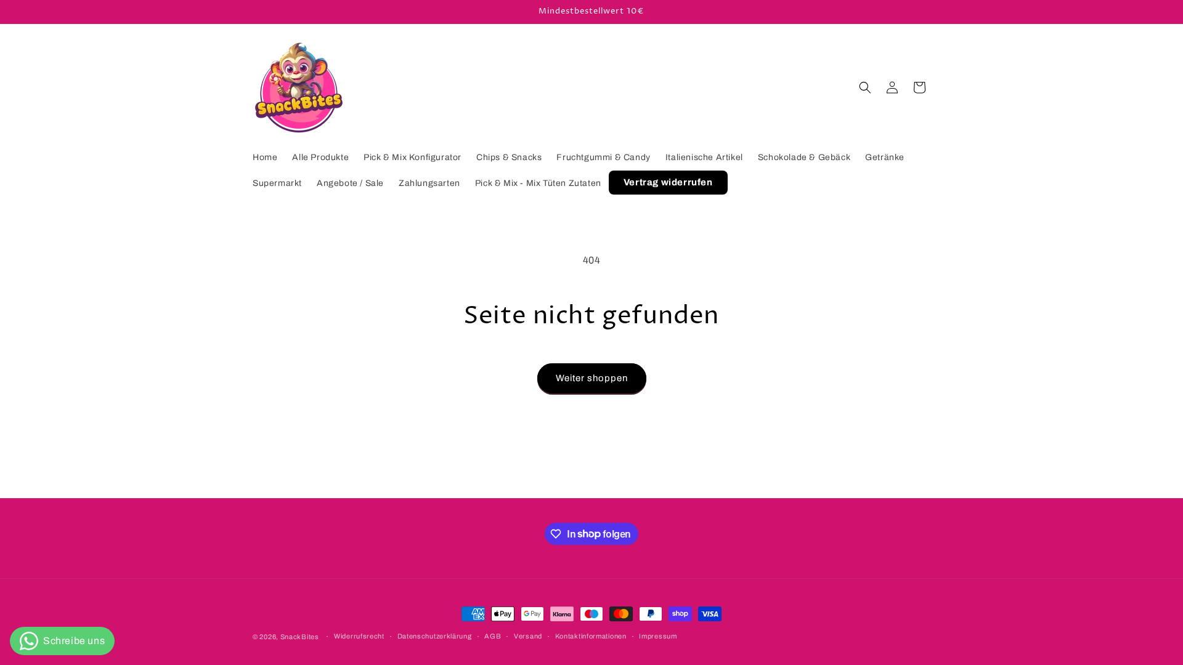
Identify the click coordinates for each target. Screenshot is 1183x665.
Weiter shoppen (592, 378)
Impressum (658, 636)
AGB (492, 636)
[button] (865, 87)
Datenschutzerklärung (434, 636)
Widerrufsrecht (359, 636)
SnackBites (299, 636)
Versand (528, 636)
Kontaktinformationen (591, 636)
